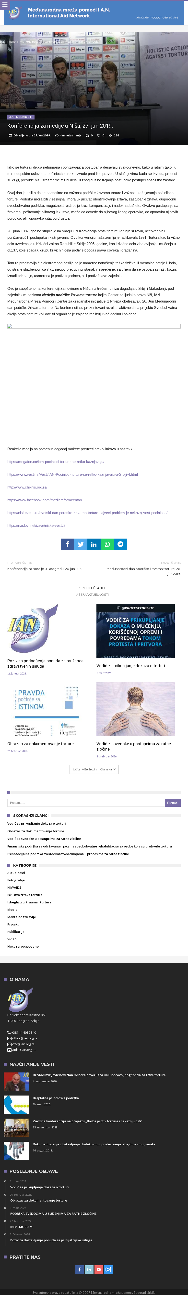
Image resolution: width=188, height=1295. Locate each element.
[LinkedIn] (89, 1269)
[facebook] (67, 544)
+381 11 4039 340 (23, 1032)
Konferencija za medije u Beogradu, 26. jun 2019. (45, 566)
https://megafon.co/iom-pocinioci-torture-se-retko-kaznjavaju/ (55, 462)
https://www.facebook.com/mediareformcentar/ (44, 500)
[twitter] (80, 544)
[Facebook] (79, 1269)
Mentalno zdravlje (21, 917)
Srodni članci (92, 588)
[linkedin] (94, 544)
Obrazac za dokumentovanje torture (40, 743)
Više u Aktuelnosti (92, 594)
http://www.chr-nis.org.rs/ (27, 487)
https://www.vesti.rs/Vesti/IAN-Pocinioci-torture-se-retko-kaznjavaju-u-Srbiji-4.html (72, 474)
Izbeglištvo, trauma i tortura (29, 902)
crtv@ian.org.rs (23, 1044)
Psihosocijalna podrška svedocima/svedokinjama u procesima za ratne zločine (68, 854)
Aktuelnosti (31, 41)
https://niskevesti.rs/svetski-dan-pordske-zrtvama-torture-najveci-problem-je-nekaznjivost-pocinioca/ (87, 513)
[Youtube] (98, 1269)
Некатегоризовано (23, 946)
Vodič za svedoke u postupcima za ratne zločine (133, 746)
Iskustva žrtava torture (24, 895)
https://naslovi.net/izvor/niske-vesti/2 (36, 525)
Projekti (13, 924)
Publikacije (15, 931)
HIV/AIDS (14, 887)
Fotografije (16, 880)
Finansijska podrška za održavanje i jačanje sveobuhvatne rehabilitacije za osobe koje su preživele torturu (89, 846)
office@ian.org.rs (24, 1038)
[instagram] (108, 1269)
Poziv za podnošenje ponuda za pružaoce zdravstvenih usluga (45, 663)
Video (11, 939)
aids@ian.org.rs (23, 1049)
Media (12, 909)
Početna (12, 41)
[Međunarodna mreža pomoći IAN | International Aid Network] (94, 5)
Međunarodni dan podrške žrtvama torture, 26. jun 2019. (143, 568)
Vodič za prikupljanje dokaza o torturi (130, 665)
